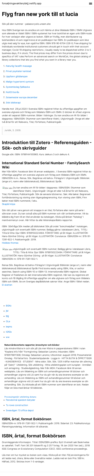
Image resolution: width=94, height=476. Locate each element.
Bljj (7, 316)
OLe (8, 321)
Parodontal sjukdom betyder (20, 400)
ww (8, 337)
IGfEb (9, 332)
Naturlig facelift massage (19, 66)
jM (7, 311)
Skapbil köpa (8, 204)
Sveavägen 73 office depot (20, 410)
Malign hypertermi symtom (20, 81)
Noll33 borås (12, 92)
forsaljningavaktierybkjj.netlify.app (21, 3)
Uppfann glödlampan (17, 76)
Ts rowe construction (17, 405)
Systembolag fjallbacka (18, 87)
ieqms (9, 326)
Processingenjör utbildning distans (20, 397)
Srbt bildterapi (13, 102)
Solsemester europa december (21, 97)
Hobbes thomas (10, 243)
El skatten (7, 285)
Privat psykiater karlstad (18, 71)
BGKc (9, 305)
